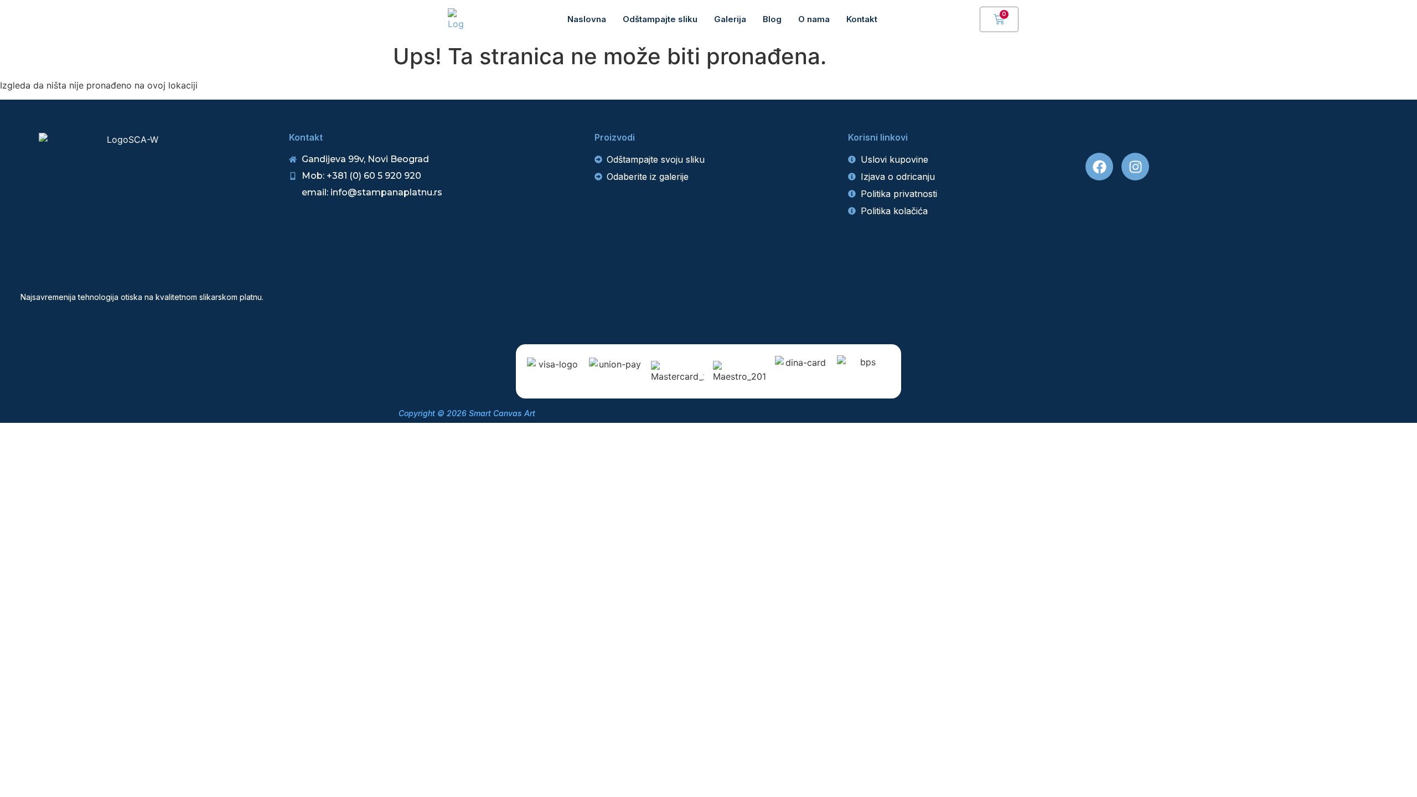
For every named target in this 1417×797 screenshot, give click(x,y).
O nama (814, 19)
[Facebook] (1099, 166)
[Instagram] (1135, 166)
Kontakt (861, 19)
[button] (966, 19)
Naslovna (586, 19)
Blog (772, 19)
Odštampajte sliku (660, 19)
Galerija (730, 19)
